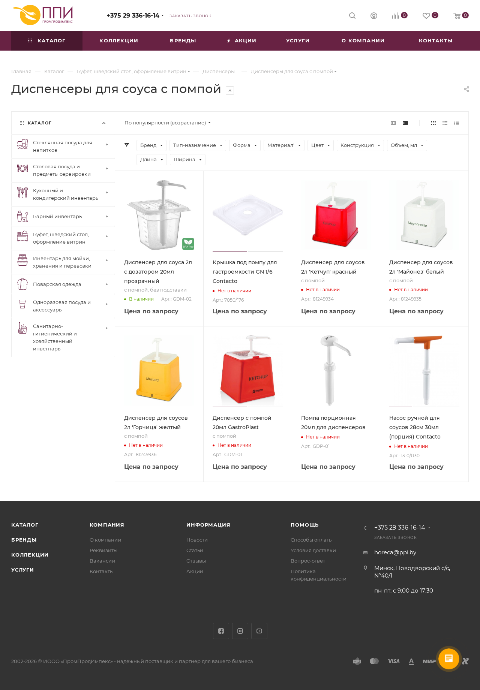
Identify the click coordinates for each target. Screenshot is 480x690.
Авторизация (427, 647)
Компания (107, 525)
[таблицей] (457, 123)
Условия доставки (313, 550)
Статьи (194, 550)
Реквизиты (103, 550)
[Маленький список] (393, 123)
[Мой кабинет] (373, 16)
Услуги (22, 570)
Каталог (25, 525)
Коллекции (30, 555)
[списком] (445, 123)
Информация (208, 525)
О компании (105, 540)
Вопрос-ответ (308, 561)
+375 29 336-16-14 (132, 15)
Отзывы (196, 561)
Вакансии (102, 561)
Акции (194, 571)
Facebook (221, 631)
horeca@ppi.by (395, 552)
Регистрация (427, 666)
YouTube (259, 631)
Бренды (24, 540)
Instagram (240, 631)
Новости (197, 540)
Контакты (102, 571)
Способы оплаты (312, 540)
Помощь (305, 525)
